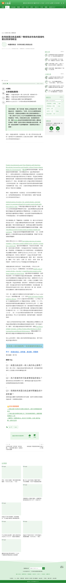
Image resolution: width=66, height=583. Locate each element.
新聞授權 (22, 578)
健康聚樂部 (24, 574)
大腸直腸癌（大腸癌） (51, 103)
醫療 (18, 7)
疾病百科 (34, 574)
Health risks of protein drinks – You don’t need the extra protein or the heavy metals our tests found (24, 271)
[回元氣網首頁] (7, 3)
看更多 (62, 51)
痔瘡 (59, 103)
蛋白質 (25, 169)
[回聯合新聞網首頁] (3, 3)
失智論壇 (13, 7)
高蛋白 (16, 120)
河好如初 (37, 3)
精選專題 (29, 574)
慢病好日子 (52, 7)
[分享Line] (3, 93)
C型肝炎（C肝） (50, 111)
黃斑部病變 (49, 113)
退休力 (37, 7)
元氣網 (6, 33)
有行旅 (48, 3)
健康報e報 (26, 568)
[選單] (63, 3)
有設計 (43, 3)
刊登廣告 (11, 578)
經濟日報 (31, 3)
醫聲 (46, 7)
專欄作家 (48, 574)
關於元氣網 (18, 574)
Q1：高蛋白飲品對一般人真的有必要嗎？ (24, 365)
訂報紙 (45, 578)
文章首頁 (43, 574)
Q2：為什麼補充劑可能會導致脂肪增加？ (24, 377)
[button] (63, 7)
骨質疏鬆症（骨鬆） (51, 106)
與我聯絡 (30, 101)
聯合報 (26, 3)
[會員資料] (61, 3)
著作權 (31, 578)
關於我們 (49, 578)
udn (3, 33)
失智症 (58, 106)
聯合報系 (41, 578)
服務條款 (27, 578)
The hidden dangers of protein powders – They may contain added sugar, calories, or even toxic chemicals (24, 243)
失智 (41, 7)
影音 (27, 7)
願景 (52, 3)
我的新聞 (57, 3)
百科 (23, 7)
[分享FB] (3, 88)
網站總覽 (54, 578)
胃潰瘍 (57, 111)
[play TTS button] (7, 83)
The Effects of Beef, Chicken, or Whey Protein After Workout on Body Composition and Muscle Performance (24, 328)
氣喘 (54, 113)
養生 (7, 7)
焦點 (3, 7)
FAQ (15, 578)
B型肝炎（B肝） (50, 108)
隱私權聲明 (35, 578)
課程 (31, 7)
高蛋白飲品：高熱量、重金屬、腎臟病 (24, 352)
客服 (18, 578)
